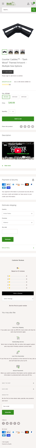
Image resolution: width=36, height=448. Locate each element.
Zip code (4, 227)
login (7, 76)
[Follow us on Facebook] (3, 423)
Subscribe (8, 412)
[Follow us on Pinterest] (14, 423)
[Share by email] (32, 126)
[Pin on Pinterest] (25, 126)
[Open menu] (3, 3)
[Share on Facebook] (21, 126)
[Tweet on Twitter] (28, 126)
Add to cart (18, 119)
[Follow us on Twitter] (7, 423)
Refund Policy (6, 248)
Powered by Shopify (6, 444)
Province (4, 218)
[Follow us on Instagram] (11, 423)
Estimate (7, 239)
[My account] (28, 4)
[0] (32, 4)
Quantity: (4, 111)
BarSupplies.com (6, 82)
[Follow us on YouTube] (18, 423)
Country (4, 209)
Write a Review (17, 293)
